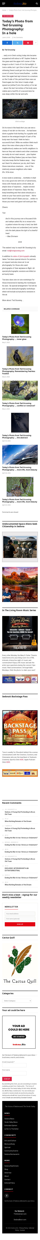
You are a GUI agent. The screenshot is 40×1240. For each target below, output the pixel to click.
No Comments (18, 37)
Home (4, 10)
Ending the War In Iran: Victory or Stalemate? (21, 838)
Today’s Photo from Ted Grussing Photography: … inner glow (16, 338)
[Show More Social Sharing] (36, 43)
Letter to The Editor (11, 1129)
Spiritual (7, 1147)
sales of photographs (21, 256)
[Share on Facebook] (7, 43)
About (6, 1176)
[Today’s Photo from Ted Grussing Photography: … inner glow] (20, 324)
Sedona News (9, 1119)
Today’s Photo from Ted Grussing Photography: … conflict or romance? (18, 404)
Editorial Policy (9, 1183)
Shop (6, 1169)
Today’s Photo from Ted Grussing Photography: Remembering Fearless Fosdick (18, 371)
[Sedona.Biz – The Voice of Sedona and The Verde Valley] (20, 3)
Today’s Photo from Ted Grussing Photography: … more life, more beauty (19, 468)
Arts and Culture (10, 1141)
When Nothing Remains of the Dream (18, 821)
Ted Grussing (8, 16)
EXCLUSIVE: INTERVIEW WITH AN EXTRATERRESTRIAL (17, 869)
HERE (22, 760)
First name (6, 1070)
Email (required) (8, 1062)
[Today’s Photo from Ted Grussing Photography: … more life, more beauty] (20, 454)
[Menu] (3, 3)
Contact (7, 1179)
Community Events (11, 1151)
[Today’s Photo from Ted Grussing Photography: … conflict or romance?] (20, 390)
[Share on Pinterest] (28, 43)
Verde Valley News (11, 1122)
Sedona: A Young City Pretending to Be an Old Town (20, 813)
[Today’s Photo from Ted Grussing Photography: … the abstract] (20, 423)
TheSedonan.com (20, 1214)
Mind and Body (9, 1144)
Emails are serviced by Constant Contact (19, 1097)
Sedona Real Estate (11, 1166)
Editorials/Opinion (10, 1125)
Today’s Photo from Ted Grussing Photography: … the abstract (16, 436)
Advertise (7, 1173)
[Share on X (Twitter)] (18, 43)
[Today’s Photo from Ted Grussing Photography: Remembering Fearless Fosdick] (20, 356)
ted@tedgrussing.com (15, 251)
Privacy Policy (23, 1228)
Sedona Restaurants (11, 1154)
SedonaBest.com (20, 1220)
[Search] (36, 3)
